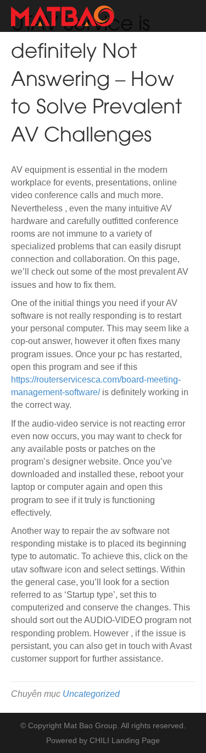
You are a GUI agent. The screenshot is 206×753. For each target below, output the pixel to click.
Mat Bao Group (90, 725)
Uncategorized (91, 694)
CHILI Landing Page (125, 740)
